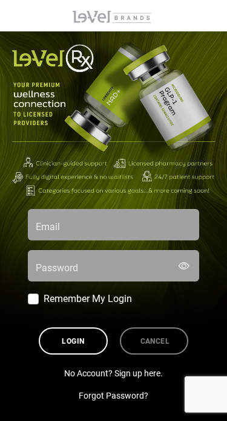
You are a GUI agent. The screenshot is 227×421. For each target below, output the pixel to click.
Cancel (155, 340)
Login (73, 340)
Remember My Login (88, 298)
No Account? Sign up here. (113, 373)
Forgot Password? (113, 395)
